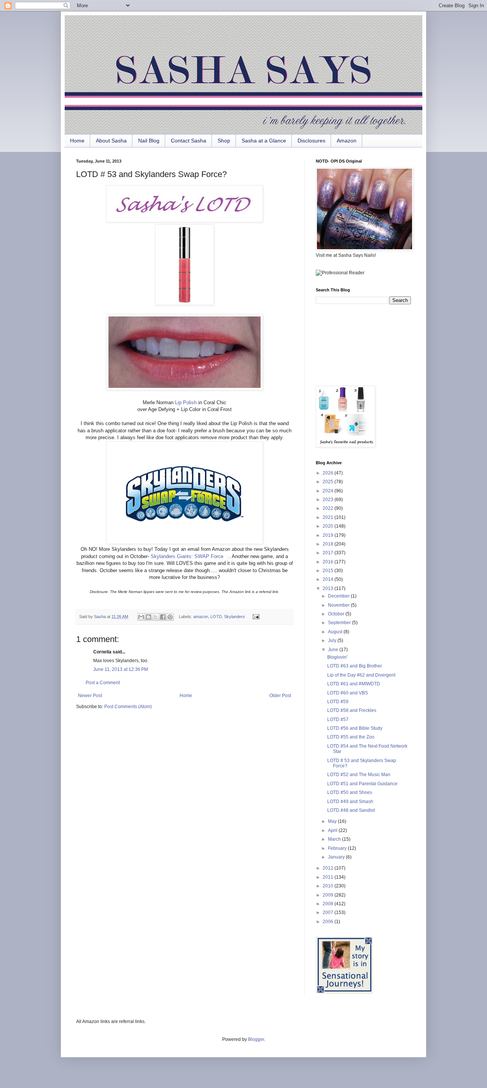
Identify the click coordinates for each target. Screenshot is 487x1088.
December (339, 596)
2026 (328, 473)
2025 (328, 481)
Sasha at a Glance (264, 141)
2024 (328, 490)
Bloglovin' (337, 657)
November (339, 605)
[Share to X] (155, 617)
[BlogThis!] (148, 617)
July (332, 640)
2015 (328, 570)
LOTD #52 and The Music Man (358, 774)
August (336, 631)
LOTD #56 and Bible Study (354, 728)
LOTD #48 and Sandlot (351, 810)
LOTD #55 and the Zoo (350, 737)
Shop (224, 141)
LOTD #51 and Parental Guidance (362, 783)
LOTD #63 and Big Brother (354, 666)
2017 (328, 552)
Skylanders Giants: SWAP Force (187, 556)
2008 (328, 903)
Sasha (100, 616)
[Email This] (141, 617)
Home (77, 141)
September (340, 622)
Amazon (346, 141)
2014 (328, 579)
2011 (328, 877)
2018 (328, 544)
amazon (200, 616)
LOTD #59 (338, 701)
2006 (328, 921)
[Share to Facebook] (163, 617)
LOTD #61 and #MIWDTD (353, 683)
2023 (328, 499)
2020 (328, 526)
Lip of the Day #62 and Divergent (361, 675)
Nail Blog (148, 141)
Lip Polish (186, 402)
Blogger (256, 1039)
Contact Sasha (188, 141)
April (333, 830)
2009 (328, 895)
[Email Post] (254, 616)
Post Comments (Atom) (128, 706)
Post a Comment (103, 682)
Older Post (280, 695)
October (336, 614)
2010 (328, 886)
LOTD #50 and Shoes (349, 792)
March (335, 839)
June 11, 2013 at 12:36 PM (120, 669)
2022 (328, 508)
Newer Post (90, 695)
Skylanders (234, 616)
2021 (328, 517)
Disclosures (311, 141)
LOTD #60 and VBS (347, 693)
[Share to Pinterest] (170, 617)
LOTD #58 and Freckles (351, 710)
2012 (328, 868)
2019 (328, 535)
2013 (328, 588)
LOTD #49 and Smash (350, 801)
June (333, 649)
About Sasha (111, 141)
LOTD (216, 616)
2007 (328, 912)
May (333, 821)
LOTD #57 (338, 719)
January (337, 857)
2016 (328, 562)
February (338, 848)
